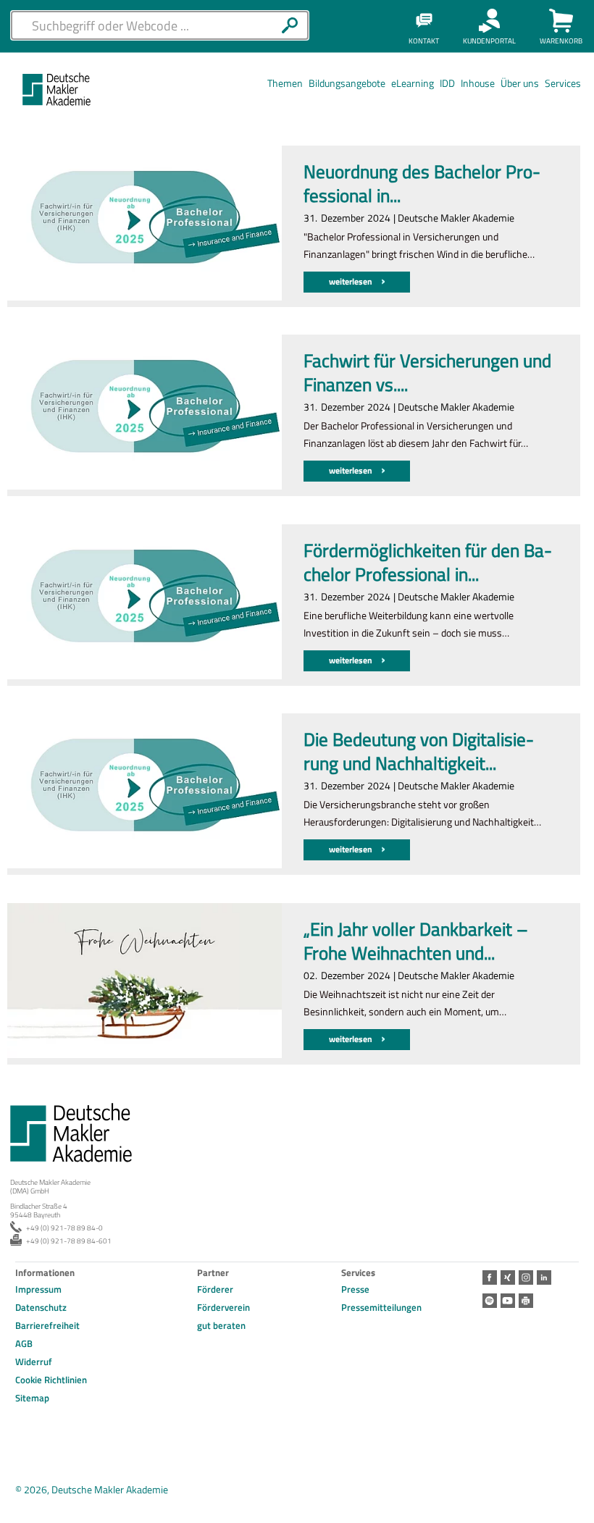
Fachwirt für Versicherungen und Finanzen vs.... (427, 373)
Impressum (38, 1289)
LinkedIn (544, 1277)
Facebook (489, 1277)
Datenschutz (41, 1307)
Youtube (508, 1300)
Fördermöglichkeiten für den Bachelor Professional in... (428, 563)
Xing (508, 1277)
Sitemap (32, 1397)
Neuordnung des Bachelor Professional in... (422, 184)
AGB (24, 1343)
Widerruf (33, 1361)
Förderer (215, 1289)
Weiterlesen (352, 281)
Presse (355, 1289)
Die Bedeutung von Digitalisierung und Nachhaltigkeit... (419, 752)
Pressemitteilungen (381, 1307)
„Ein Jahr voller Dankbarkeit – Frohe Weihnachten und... (416, 942)
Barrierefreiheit (47, 1325)
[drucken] (526, 1300)
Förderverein (223, 1307)
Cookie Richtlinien (51, 1379)
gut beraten (221, 1325)
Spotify (489, 1300)
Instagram (526, 1277)
